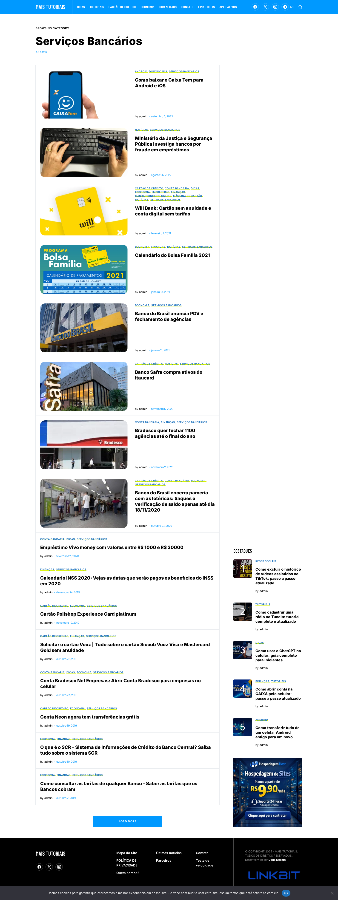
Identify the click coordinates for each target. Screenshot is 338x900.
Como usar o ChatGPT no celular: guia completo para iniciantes (278, 655)
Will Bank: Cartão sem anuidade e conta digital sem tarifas (173, 211)
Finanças (178, 192)
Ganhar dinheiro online (153, 196)
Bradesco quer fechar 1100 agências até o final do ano (165, 433)
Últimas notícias (169, 853)
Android (141, 71)
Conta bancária (177, 188)
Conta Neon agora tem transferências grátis (89, 717)
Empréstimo (160, 192)
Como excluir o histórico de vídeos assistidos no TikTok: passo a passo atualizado (278, 576)
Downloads (158, 71)
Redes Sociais (265, 561)
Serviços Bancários (184, 71)
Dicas (195, 188)
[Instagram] (275, 6)
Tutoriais (262, 604)
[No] (332, 893)
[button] (300, 7)
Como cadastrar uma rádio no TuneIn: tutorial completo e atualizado (277, 617)
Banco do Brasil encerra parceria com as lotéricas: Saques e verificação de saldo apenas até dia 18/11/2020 (175, 501)
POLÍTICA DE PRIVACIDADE (126, 862)
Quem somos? (127, 873)
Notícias (141, 129)
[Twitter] (265, 6)
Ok (286, 893)
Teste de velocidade (204, 862)
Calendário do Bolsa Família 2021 (172, 255)
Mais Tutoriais (50, 6)
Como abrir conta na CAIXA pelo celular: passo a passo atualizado (278, 694)
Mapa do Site (126, 853)
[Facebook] (255, 6)
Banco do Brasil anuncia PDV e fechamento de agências (169, 316)
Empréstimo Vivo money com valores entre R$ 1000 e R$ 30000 (111, 547)
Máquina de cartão (187, 196)
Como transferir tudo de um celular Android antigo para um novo (277, 732)
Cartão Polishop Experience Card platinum (88, 614)
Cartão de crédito (149, 188)
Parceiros (163, 860)
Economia (142, 192)
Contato (202, 853)
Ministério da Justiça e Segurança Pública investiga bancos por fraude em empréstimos (173, 144)
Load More (127, 821)
